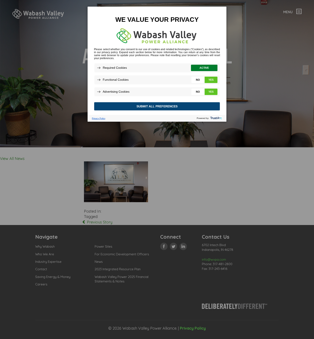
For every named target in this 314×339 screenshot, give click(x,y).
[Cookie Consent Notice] (157, 64)
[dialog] (157, 63)
